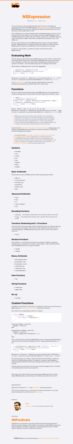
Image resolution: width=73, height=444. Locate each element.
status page (38, 392)
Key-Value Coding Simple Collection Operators (35, 128)
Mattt (35, 21)
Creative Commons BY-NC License (49, 438)
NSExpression (36, 16)
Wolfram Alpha (20, 82)
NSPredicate (21, 420)
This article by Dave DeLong (29, 308)
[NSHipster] (16, 6)
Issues (27, 387)
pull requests (36, 387)
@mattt (30, 406)
